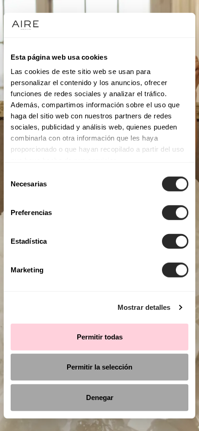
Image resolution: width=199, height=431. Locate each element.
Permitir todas (100, 336)
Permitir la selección (99, 367)
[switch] (175, 212)
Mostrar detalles (144, 307)
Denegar (99, 397)
